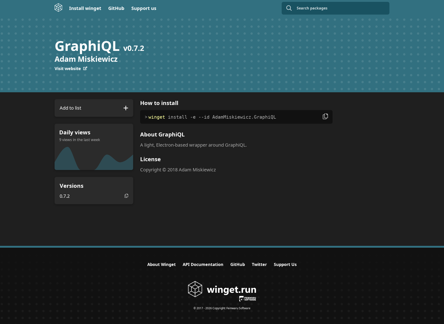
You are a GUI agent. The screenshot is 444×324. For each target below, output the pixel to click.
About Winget (161, 264)
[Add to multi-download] (126, 108)
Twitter (259, 264)
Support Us (285, 264)
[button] (126, 196)
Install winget (85, 8)
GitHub (116, 8)
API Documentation (203, 264)
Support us (143, 8)
